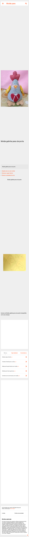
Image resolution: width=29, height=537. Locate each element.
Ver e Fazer (12, 508)
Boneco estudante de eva (8, 175)
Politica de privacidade (19, 513)
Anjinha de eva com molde (8, 171)
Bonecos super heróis (7, 173)
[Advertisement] (14, 22)
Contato (3, 513)
